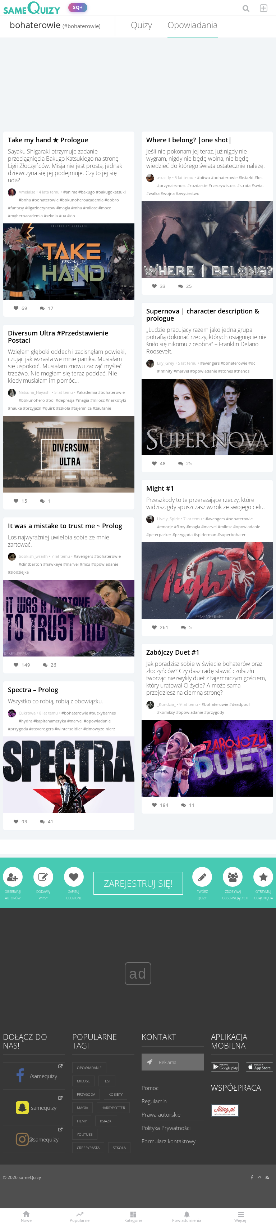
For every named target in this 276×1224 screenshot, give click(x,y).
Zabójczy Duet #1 (172, 652)
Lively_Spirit (168, 518)
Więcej (240, 1220)
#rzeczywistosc (222, 185)
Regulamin (154, 1101)
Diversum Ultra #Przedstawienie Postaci (58, 336)
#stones (226, 371)
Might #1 (160, 488)
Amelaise (27, 192)
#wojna (168, 193)
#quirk (49, 408)
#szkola (51, 215)
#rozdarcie (197, 185)
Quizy (141, 25)
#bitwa (204, 177)
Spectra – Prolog (33, 689)
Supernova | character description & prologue (202, 314)
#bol (51, 400)
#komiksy (166, 712)
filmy (82, 1120)
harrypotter (113, 1107)
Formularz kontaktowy (169, 1141)
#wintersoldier (69, 728)
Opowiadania (192, 25)
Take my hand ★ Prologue (48, 139)
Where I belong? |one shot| (189, 139)
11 (192, 805)
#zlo (71, 215)
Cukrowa (27, 713)
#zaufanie (102, 408)
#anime (70, 192)
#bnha (25, 199)
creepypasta (88, 1147)
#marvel (71, 564)
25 (189, 286)
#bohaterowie (46, 199)
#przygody (214, 712)
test (107, 1080)
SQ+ (78, 7)
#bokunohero (32, 400)
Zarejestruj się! (138, 883)
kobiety (116, 1094)
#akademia (87, 392)
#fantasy (16, 207)
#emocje (165, 526)
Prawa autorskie (161, 1114)
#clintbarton (31, 564)
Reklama (167, 1062)
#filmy (180, 526)
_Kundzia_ (166, 704)
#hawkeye (53, 564)
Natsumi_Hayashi (35, 392)
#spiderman (205, 534)
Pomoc (150, 1087)
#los (258, 177)
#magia (63, 207)
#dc (251, 363)
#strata (244, 185)
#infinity (165, 371)
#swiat (258, 185)
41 (51, 821)
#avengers (84, 556)
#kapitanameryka (50, 721)
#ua (63, 215)
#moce (104, 207)
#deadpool (239, 704)
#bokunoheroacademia (82, 199)
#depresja (65, 400)
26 (53, 665)
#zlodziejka (18, 572)
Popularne (79, 1220)
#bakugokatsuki (111, 192)
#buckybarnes (102, 713)
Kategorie (133, 1220)
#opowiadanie (104, 564)
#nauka (15, 408)
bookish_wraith (33, 556)
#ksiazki (246, 177)
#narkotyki (116, 400)
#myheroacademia (26, 215)
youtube (85, 1134)
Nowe (26, 1220)
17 (51, 308)
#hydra (26, 721)
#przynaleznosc (172, 185)
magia (82, 1107)
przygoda (86, 1094)
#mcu (85, 564)
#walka (153, 193)
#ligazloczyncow (40, 207)
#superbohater (231, 534)
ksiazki (106, 1120)
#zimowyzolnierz (99, 728)
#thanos (241, 371)
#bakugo (87, 192)
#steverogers (42, 728)
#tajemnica (82, 408)
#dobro (112, 199)
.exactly (164, 177)
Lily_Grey (165, 363)
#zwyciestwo (187, 193)
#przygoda (18, 728)
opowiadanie (89, 1067)
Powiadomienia (186, 1220)
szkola (119, 1147)
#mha (77, 207)
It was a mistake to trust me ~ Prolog (65, 525)
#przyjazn (32, 408)
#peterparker (159, 534)
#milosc (90, 207)
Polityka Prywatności (166, 1127)
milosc (83, 1080)
